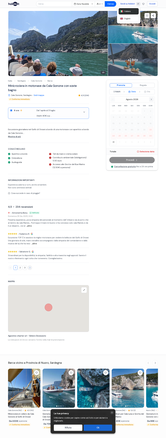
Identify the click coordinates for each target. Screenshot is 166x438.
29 (126, 111)
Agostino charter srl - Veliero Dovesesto (27, 336)
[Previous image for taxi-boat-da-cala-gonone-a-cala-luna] (80, 388)
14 (138, 123)
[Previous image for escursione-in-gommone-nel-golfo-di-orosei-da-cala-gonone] (46, 388)
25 (120, 136)
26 (126, 136)
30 (132, 111)
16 (150, 123)
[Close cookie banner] (112, 412)
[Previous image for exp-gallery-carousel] (11, 43)
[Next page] (29, 267)
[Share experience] (153, 15)
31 (138, 111)
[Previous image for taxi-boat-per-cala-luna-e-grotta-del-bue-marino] (115, 388)
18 (120, 129)
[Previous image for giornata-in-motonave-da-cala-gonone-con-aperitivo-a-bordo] (149, 388)
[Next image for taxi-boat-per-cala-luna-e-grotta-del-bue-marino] (141, 388)
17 (113, 129)
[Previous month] (112, 99)
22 (144, 129)
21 (138, 129)
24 (113, 136)
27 (113, 111)
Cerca (110, 3)
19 (126, 129)
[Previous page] (10, 267)
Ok (98, 427)
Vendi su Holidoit (127, 4)
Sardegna (22, 81)
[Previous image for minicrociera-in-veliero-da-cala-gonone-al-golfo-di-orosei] (11, 388)
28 (120, 111)
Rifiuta (68, 427)
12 (126, 123)
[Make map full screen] (84, 290)
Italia (10, 81)
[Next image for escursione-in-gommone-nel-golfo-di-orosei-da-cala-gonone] (72, 388)
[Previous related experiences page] (148, 363)
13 (132, 123)
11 (119, 123)
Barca (50, 81)
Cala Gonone (36, 81)
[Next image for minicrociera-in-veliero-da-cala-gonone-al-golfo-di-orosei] (37, 388)
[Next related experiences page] (155, 363)
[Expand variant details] (84, 112)
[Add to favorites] (147, 15)
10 (113, 123)
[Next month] (151, 99)
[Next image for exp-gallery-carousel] (104, 43)
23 (151, 129)
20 (132, 129)
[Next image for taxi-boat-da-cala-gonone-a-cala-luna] (106, 388)
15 (144, 123)
